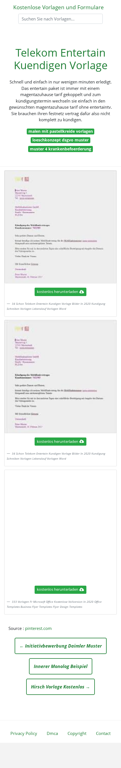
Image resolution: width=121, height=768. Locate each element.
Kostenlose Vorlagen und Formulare (58, 7)
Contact (103, 733)
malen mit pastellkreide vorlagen (60, 131)
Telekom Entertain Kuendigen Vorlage (60, 58)
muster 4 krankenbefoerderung (60, 149)
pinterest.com (38, 628)
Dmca (52, 733)
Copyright (77, 733)
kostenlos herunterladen (57, 291)
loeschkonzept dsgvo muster (60, 140)
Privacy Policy (23, 733)
